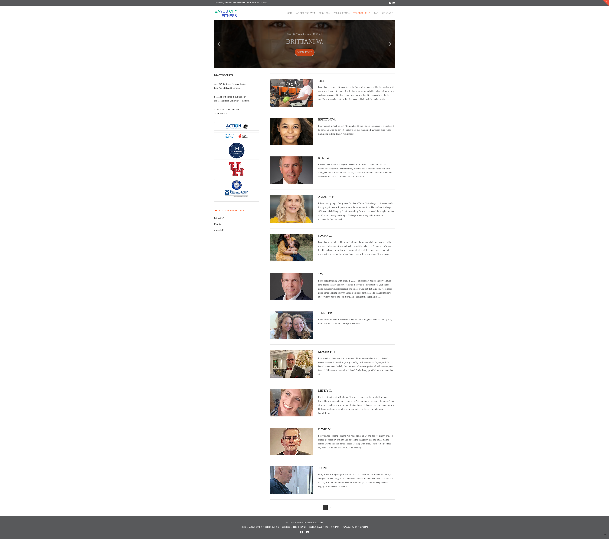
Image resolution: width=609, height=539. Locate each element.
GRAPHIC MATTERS (315, 522)
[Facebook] (390, 3)
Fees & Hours (299, 527)
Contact (335, 527)
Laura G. (325, 235)
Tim (321, 80)
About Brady (255, 527)
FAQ (326, 527)
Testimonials (315, 527)
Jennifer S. (326, 313)
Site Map (364, 527)
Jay (320, 274)
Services (286, 527)
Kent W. (324, 158)
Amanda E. (326, 197)
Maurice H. (326, 351)
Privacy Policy (350, 527)
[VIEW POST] (291, 93)
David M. (324, 429)
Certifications (272, 527)
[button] (606, 3)
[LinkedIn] (394, 3)
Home (243, 527)
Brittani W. (326, 119)
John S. (323, 468)
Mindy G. (325, 390)
